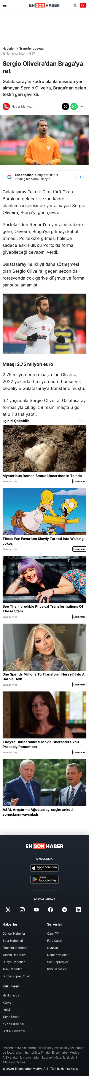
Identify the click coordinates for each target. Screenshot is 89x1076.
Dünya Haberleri (14, 962)
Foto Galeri (54, 940)
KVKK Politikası (13, 1024)
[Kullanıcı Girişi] (75, 5)
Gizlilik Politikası (14, 1031)
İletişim (7, 1009)
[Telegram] (64, 910)
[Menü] (4, 5)
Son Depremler (57, 962)
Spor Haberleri (13, 940)
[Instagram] (22, 910)
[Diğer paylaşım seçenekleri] (82, 106)
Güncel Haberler (14, 933)
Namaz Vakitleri (58, 955)
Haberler (9, 48)
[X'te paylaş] (65, 106)
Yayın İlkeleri (11, 1016)
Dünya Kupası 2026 (16, 976)
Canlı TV (53, 933)
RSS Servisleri (57, 969)
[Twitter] (8, 910)
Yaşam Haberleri (14, 955)
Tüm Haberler (12, 969)
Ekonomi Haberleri (15, 947)
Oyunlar (52, 947)
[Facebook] (50, 910)
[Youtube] (36, 910)
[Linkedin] (78, 910)
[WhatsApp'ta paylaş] (74, 106)
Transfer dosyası (31, 48)
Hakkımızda (11, 995)
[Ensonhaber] (44, 5)
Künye (7, 1002)
